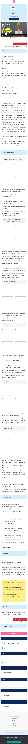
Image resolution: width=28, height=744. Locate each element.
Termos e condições (14, 718)
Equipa (14, 723)
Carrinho (14, 725)
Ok (8, 742)
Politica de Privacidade (16, 742)
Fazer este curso (14, 18)
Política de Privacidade (14, 716)
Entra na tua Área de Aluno (21, 46)
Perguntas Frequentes (14, 722)
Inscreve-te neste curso (20, 44)
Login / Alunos (14, 715)
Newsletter (14, 720)
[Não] (26, 740)
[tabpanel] (14, 326)
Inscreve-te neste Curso (20, 619)
